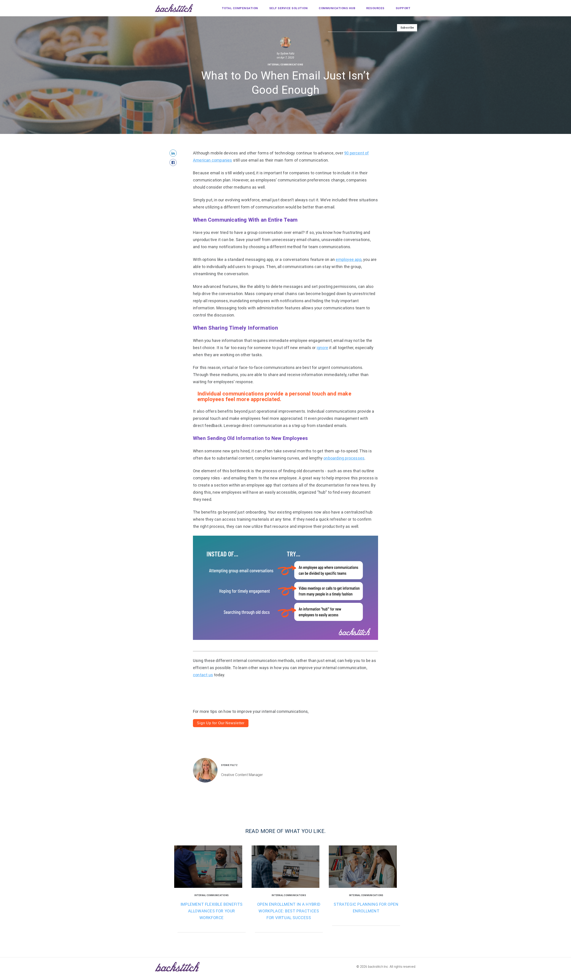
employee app (348, 259)
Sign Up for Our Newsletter (220, 723)
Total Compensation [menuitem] (240, 8)
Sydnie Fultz (287, 53)
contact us (203, 674)
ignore (322, 347)
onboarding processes (343, 458)
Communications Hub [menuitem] (337, 8)
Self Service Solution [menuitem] (288, 8)
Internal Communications (285, 64)
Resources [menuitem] (375, 8)
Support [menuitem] (403, 8)
